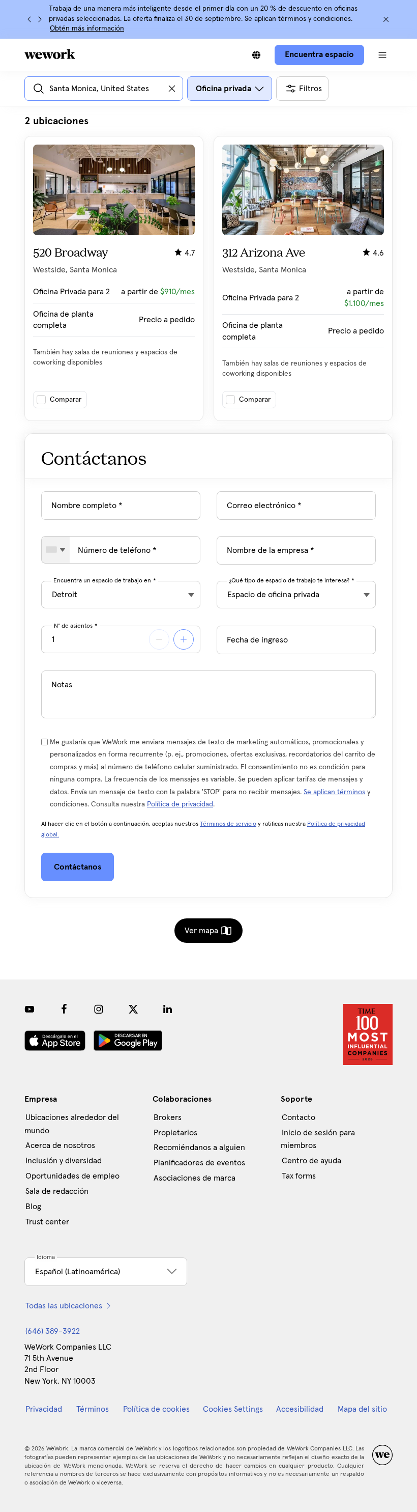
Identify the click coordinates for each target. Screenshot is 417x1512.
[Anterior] (29, 19)
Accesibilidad (299, 1409)
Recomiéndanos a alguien (199, 1147)
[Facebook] (64, 1009)
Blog (33, 1206)
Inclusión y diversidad (63, 1161)
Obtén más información (87, 28)
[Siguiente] (40, 19)
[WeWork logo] (49, 54)
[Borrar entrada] (172, 88)
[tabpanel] (208, 268)
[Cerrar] (386, 19)
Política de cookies (156, 1409)
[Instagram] (99, 1009)
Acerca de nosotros (60, 1145)
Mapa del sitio (362, 1409)
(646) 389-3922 (52, 1331)
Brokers (168, 1117)
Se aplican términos (334, 792)
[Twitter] (133, 1009)
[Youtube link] (29, 1009)
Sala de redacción (56, 1191)
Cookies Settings (233, 1409)
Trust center (47, 1222)
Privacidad (43, 1409)
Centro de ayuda (311, 1161)
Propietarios (175, 1133)
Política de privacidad (180, 804)
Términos (92, 1409)
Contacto (298, 1117)
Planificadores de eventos (199, 1163)
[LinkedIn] (168, 1009)
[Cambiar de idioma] (256, 55)
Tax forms (299, 1176)
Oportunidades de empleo (72, 1176)
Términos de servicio (228, 824)
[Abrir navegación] (382, 55)
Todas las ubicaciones (63, 1306)
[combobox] (56, 550)
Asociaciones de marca (194, 1178)
